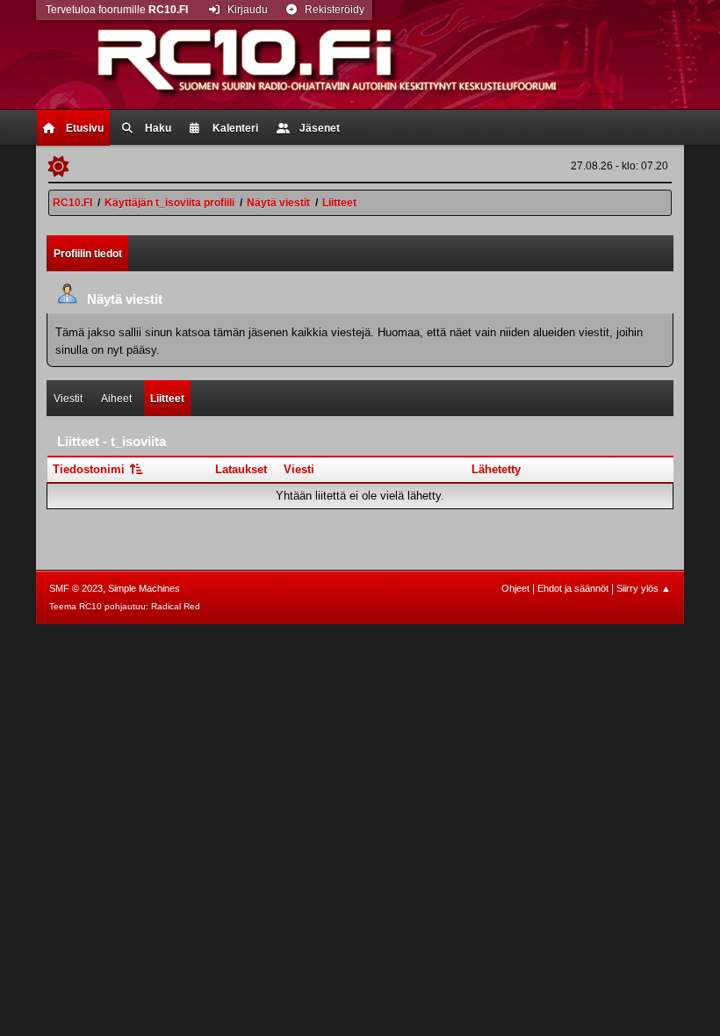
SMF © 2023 (76, 588)
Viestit (68, 398)
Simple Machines (144, 588)
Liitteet (167, 398)
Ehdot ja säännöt (572, 588)
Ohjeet (515, 588)
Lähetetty (496, 469)
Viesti (299, 469)
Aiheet (116, 398)
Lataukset (241, 469)
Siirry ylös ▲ (643, 588)
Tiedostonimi (90, 469)
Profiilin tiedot (88, 254)
